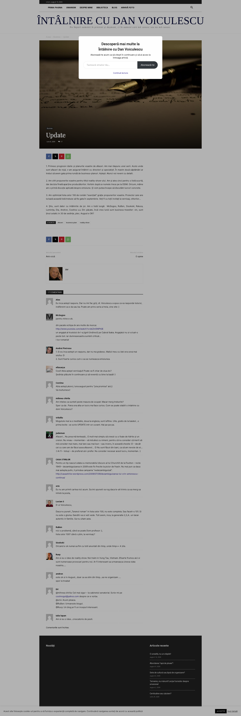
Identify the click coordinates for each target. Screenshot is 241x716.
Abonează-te (147, 64)
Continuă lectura (120, 73)
